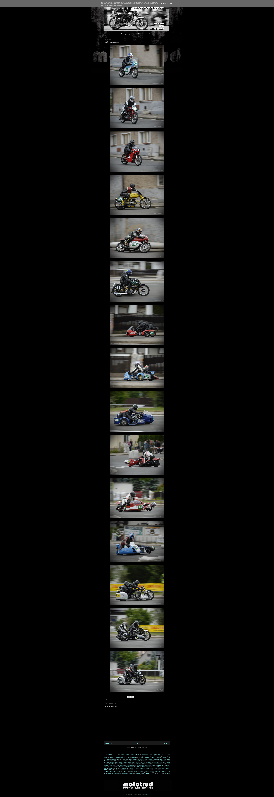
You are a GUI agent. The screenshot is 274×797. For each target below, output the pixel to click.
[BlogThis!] (129, 697)
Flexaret (117, 757)
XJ (155, 773)
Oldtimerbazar (146, 766)
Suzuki (155, 769)
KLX (117, 759)
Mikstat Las (166, 759)
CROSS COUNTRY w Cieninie (116, 756)
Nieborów (168, 765)
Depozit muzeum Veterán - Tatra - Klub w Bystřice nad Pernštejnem (138, 756)
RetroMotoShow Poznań (152, 768)
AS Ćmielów (121, 754)
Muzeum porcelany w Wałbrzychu (158, 763)
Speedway (145, 769)
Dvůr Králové (113, 699)
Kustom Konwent (141, 759)
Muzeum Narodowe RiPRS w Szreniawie (141, 763)
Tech (125, 771)
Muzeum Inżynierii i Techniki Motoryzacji (156, 762)
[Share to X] (130, 697)
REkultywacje (142, 768)
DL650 (156, 756)
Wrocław (138, 773)
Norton (111, 766)
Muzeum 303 (144, 760)
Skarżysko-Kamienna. (136, 769)
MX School (129, 765)
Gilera (121, 757)
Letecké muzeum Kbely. (151, 759)
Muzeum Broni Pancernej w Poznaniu (157, 760)
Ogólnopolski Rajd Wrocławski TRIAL (129, 766)
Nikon (106, 766)
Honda (129, 757)
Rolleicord (161, 768)
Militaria (106, 760)
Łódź (159, 759)
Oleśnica (154, 766)
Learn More (164, 3)
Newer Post (108, 743)
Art (115, 754)
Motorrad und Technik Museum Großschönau (124, 760)
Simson (128, 769)
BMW (155, 754)
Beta (137, 754)
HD (125, 757)
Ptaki (116, 768)
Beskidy (132, 754)
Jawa (142, 757)
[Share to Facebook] (132, 697)
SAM (124, 769)
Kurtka (134, 759)
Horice (134, 757)
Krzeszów (124, 759)
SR (149, 770)
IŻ (138, 757)
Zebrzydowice (107, 775)
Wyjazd (146, 773)
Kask (169, 757)
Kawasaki (107, 759)
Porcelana (106, 768)
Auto (127, 754)
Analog (109, 754)
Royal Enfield (108, 770)
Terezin (130, 771)
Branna (160, 754)
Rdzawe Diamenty (134, 768)
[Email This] (128, 697)
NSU (116, 766)
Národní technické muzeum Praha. (144, 765)
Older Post (165, 743)
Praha (111, 768)
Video (163, 771)
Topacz (136, 771)
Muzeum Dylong (122, 762)
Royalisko (118, 769)
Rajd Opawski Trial (123, 768)
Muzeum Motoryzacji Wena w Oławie (124, 763)
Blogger (146, 794)
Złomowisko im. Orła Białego (118, 774)
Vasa (147, 771)
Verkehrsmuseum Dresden (154, 771)
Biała (151, 754)
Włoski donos (125, 773)
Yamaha (167, 773)
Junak (152, 757)
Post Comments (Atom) (141, 747)
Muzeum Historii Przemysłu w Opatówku (136, 762)
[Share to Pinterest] (133, 697)
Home (137, 743)
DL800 (164, 756)
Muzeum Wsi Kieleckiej (120, 765)
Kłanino (113, 759)
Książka (129, 759)
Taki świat (167, 769)
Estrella (111, 757)
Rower (167, 768)
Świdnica (161, 769)
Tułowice (142, 771)
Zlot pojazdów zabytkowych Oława (134, 775)
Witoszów (117, 773)
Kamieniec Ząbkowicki (161, 757)
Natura (160, 765)
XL (160, 773)
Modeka (111, 760)
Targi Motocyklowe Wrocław (113, 771)
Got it (171, 3)
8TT (105, 754)
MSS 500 (138, 760)
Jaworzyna (147, 757)
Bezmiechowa (145, 754)
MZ (134, 765)
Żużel (145, 774)
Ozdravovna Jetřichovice (163, 766)
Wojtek (132, 773)
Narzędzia (154, 765)
